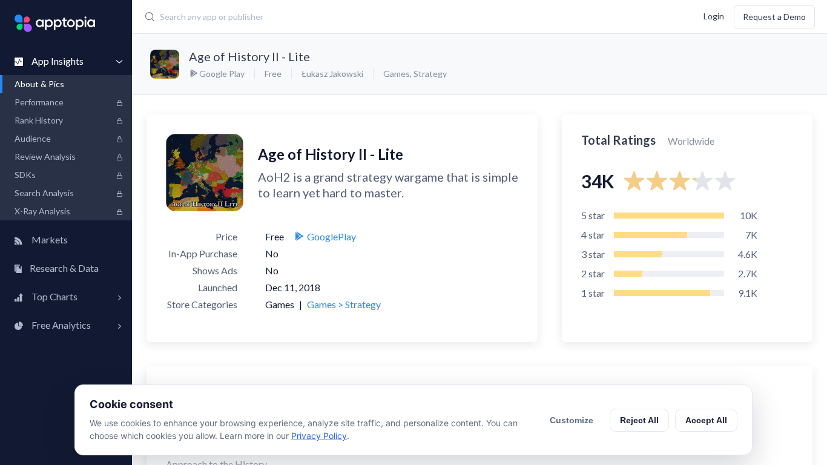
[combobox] (354, 17)
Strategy (430, 73)
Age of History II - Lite (249, 56)
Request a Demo (774, 17)
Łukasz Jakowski (332, 73)
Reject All (639, 420)
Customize (571, 420)
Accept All (706, 420)
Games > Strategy (344, 304)
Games (396, 73)
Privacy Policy (319, 435)
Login (713, 15)
